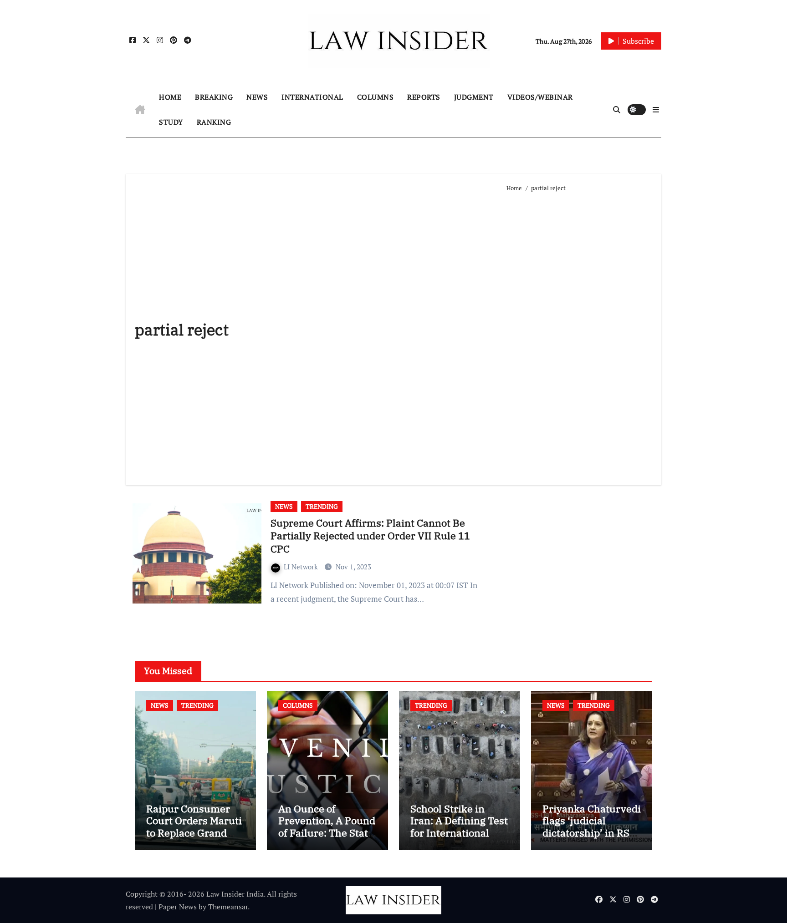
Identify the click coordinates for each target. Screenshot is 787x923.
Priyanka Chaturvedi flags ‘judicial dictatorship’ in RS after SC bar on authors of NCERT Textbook (591, 838)
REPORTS (423, 97)
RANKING (214, 122)
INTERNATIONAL (312, 97)
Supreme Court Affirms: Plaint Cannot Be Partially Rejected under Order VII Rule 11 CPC (370, 535)
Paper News (177, 907)
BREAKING (214, 97)
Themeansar (228, 907)
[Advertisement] (579, 335)
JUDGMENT (474, 97)
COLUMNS (375, 97)
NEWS (257, 97)
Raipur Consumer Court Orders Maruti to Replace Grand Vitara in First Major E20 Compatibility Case (194, 838)
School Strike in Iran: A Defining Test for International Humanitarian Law (459, 826)
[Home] (140, 109)
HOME (170, 97)
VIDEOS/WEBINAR (540, 97)
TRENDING (322, 506)
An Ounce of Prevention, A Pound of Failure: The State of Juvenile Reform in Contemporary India (326, 838)
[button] (656, 109)
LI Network (302, 566)
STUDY (171, 122)
